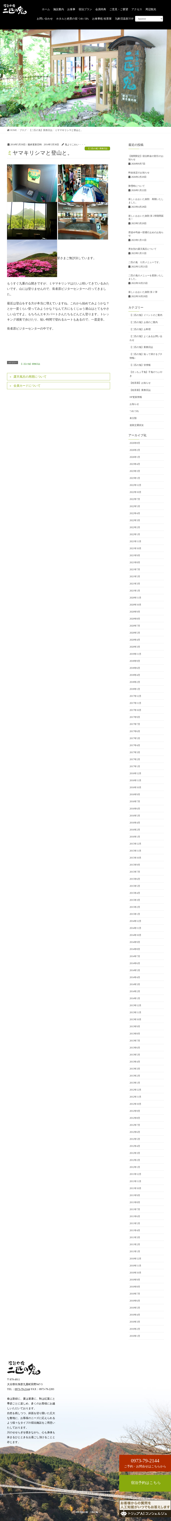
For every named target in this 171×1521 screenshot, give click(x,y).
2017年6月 (135, 731)
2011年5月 (135, 1223)
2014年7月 (135, 956)
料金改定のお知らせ (138, 172)
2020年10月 (135, 604)
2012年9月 (135, 1111)
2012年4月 (135, 1146)
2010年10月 (135, 1272)
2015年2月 (135, 907)
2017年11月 (135, 703)
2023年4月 (135, 464)
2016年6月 (135, 808)
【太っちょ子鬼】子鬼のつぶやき (146, 374)
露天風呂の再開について (30, 376)
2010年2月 (135, 1329)
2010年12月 (135, 1258)
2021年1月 (135, 590)
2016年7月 (135, 801)
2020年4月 (135, 640)
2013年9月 (135, 1026)
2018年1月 (135, 689)
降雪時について (136, 186)
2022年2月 (135, 527)
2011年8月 (135, 1202)
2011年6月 (135, 1216)
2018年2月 (135, 682)
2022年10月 (135, 492)
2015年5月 (135, 886)
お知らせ (134, 404)
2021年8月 (135, 562)
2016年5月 (135, 815)
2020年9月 (135, 612)
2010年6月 (135, 1301)
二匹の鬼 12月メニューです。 (144, 262)
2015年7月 (135, 872)
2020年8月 (135, 619)
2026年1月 (135, 457)
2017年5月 (135, 738)
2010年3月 (135, 1322)
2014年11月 (135, 928)
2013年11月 (135, 1012)
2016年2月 (135, 829)
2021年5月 (135, 576)
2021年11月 (135, 541)
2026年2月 (135, 450)
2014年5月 (135, 970)
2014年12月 (135, 921)
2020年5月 (135, 633)
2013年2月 (135, 1076)
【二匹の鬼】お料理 (140, 329)
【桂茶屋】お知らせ (140, 383)
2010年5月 (135, 1308)
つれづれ (134, 411)
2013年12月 (135, 1005)
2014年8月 (135, 949)
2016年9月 (135, 794)
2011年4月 (135, 1230)
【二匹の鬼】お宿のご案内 (144, 322)
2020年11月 (135, 597)
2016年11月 (135, 780)
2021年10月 (135, 548)
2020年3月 (135, 647)
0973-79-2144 (22, 1389)
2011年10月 (135, 1188)
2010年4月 (135, 1315)
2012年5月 (135, 1139)
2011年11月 (135, 1181)
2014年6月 (135, 963)
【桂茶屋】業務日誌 (140, 390)
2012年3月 (135, 1153)
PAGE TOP (164, 1496)
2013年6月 (135, 1047)
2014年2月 (135, 991)
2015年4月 (135, 893)
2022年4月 (135, 513)
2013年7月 (135, 1040)
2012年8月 (135, 1118)
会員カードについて (27, 385)
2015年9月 (135, 865)
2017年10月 (135, 710)
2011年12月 (135, 1174)
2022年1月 (135, 534)
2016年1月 (135, 836)
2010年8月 (135, 1286)
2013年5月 (135, 1054)
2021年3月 (135, 583)
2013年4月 (135, 1061)
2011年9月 (135, 1195)
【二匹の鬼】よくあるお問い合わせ (146, 338)
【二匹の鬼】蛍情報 (140, 365)
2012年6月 (135, 1132)
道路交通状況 (137, 425)
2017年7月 (135, 724)
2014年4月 (135, 977)
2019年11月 (135, 654)
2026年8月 (135, 443)
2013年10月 (135, 1019)
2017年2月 (135, 759)
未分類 (133, 418)
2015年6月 (135, 879)
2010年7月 (135, 1293)
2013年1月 (135, 1083)
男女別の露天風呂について (142, 249)
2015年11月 (135, 851)
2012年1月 (135, 1167)
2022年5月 (135, 506)
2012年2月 (135, 1160)
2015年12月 (135, 844)
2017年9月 (135, 717)
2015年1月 (135, 914)
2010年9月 (135, 1279)
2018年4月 (135, 675)
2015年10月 (135, 858)
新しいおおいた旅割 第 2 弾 (142, 292)
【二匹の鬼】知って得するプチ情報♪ (146, 356)
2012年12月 (135, 1090)
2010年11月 (135, 1265)
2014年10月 (135, 935)
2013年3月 (135, 1069)
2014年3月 (135, 984)
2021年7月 (135, 569)
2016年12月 (135, 773)
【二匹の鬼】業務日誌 (97, 148)
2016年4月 (135, 822)
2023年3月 (135, 471)
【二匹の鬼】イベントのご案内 (146, 315)
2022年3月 (135, 520)
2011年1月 (135, 1251)
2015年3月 (135, 900)
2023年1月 (135, 478)
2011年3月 (135, 1237)
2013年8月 (135, 1033)
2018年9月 (135, 661)
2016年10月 (135, 787)
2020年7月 (135, 626)
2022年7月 (135, 499)
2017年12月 (135, 696)
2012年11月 (135, 1097)
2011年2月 (135, 1244)
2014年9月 (135, 942)
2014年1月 (135, 998)
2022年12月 (135, 485)
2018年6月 (135, 668)
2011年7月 (135, 1209)
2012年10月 (135, 1104)
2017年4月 (135, 745)
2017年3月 (135, 752)
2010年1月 (135, 1336)
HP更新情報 (136, 397)
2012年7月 (135, 1125)
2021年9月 (135, 555)
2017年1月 (135, 766)
